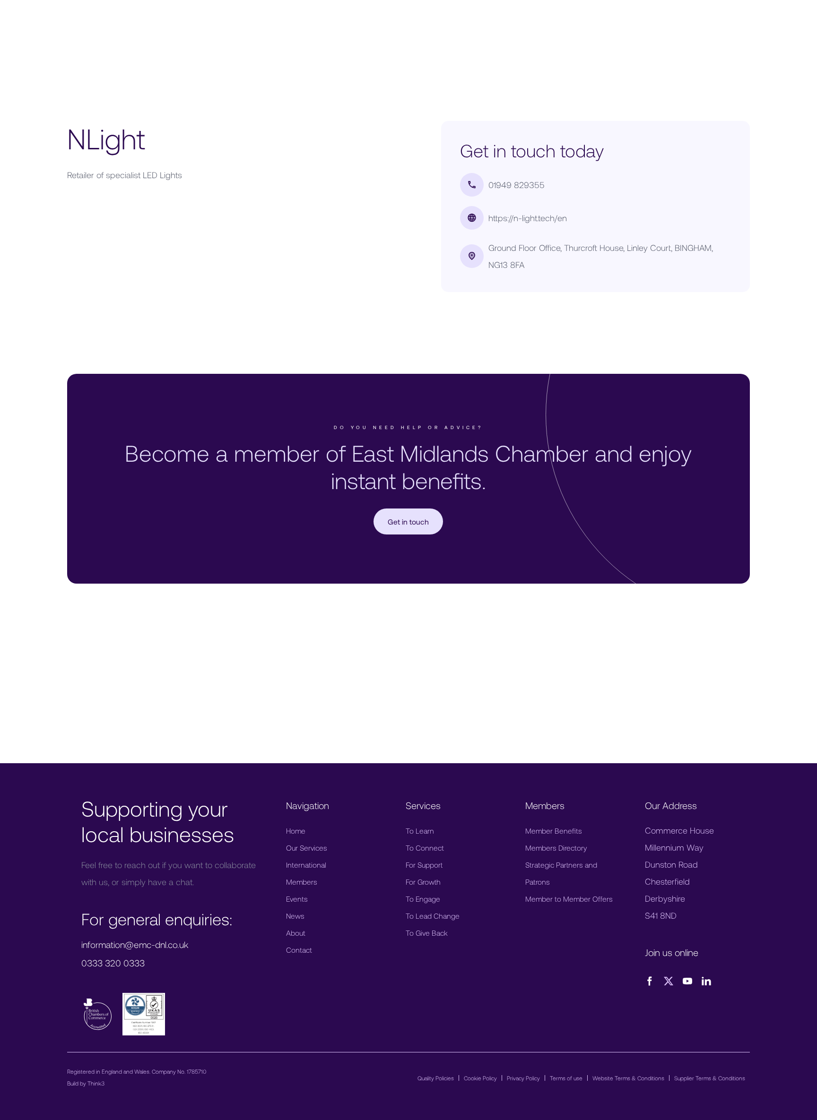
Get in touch (408, 521)
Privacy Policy (523, 1078)
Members (301, 881)
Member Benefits (553, 830)
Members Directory (556, 847)
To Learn (420, 830)
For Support (424, 864)
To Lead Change (433, 915)
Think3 (95, 1083)
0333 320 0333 (113, 962)
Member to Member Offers (569, 898)
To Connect (425, 847)
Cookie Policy (480, 1078)
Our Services (306, 847)
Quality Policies (435, 1078)
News (295, 915)
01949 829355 (516, 185)
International (306, 864)
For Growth (423, 881)
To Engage (423, 898)
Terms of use (566, 1078)
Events (297, 898)
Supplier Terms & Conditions (709, 1078)
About (295, 932)
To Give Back (427, 932)
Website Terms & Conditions (628, 1078)
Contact (299, 949)
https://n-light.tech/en (527, 218)
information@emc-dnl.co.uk (134, 944)
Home (295, 830)
